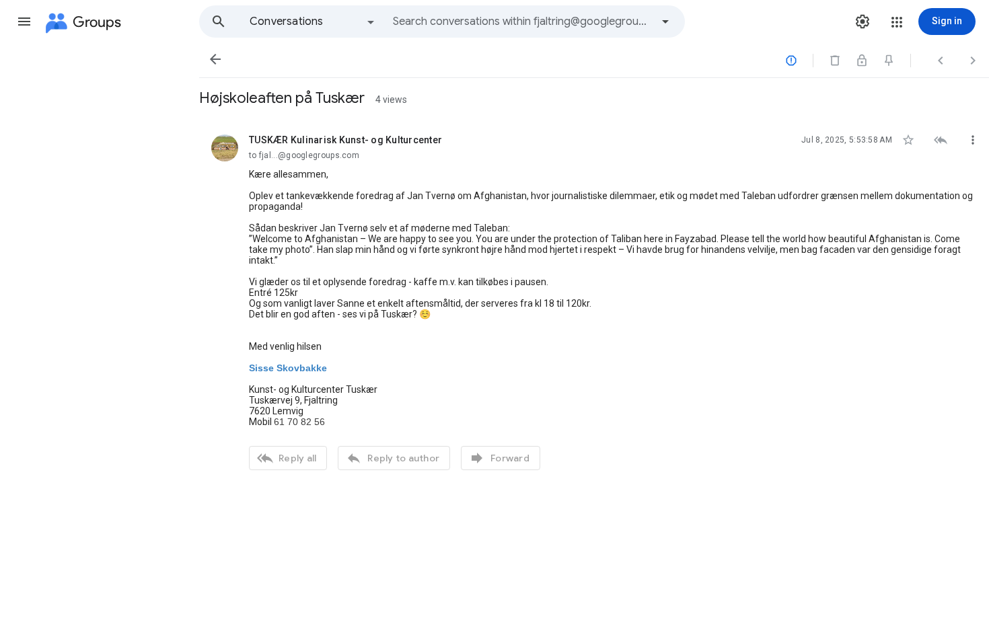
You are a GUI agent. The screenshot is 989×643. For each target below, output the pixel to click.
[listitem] (594, 300)
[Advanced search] (665, 21)
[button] (24, 21)
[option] (313, 21)
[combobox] (522, 21)
